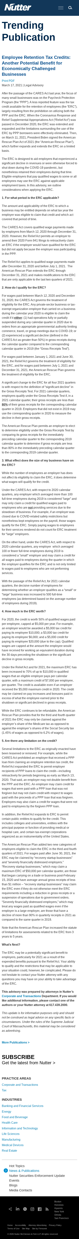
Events (14, 1180)
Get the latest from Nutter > (28, 1059)
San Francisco (61, 1218)
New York (59, 1211)
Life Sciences (10, 1133)
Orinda (57, 1215)
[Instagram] (32, 1208)
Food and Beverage (15, 1117)
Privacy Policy (55, 1225)
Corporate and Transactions (21, 996)
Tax (4, 1090)
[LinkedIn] (17, 1208)
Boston (57, 1201)
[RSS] (47, 1208)
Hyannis (58, 1208)
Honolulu (59, 1205)
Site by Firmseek (39, 1228)
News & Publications (24, 1171)
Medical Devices (13, 1145)
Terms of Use (13, 1228)
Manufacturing (11, 1139)
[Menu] (60, 8)
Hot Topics (17, 1166)
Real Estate (9, 1150)
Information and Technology (20, 1128)
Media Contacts (20, 1190)
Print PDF (8, 80)
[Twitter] (25, 1208)
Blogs (13, 1185)
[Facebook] (39, 1208)
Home (10, 1225)
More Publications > (15, 1042)
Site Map (26, 1228)
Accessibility (20, 1225)
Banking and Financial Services (22, 1105)
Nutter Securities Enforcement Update (37, 1176)
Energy (6, 1111)
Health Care (10, 1122)
